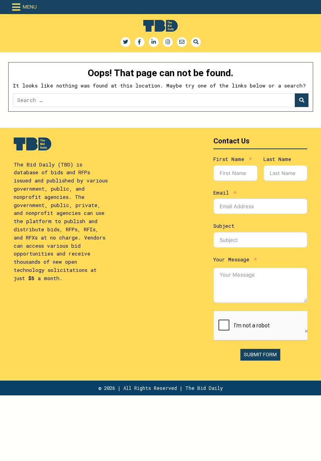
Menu (30, 7)
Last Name (277, 159)
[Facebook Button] (139, 42)
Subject (223, 225)
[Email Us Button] (182, 42)
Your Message (231, 259)
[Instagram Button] (168, 42)
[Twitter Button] (125, 42)
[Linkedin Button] (154, 42)
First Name (228, 159)
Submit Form (260, 354)
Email (221, 192)
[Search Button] (196, 42)
